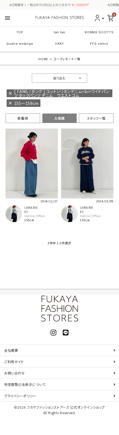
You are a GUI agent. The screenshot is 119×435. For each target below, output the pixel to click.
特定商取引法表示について (24, 384)
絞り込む (59, 78)
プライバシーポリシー (20, 395)
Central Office (34, 216)
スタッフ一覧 (96, 118)
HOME (43, 59)
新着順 (22, 118)
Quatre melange (19, 44)
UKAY (59, 44)
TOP (19, 32)
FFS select (99, 44)
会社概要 (11, 350)
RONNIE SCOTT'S (99, 32)
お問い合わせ (14, 373)
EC (26, 212)
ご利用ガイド (14, 361)
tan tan (59, 32)
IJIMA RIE (31, 207)
